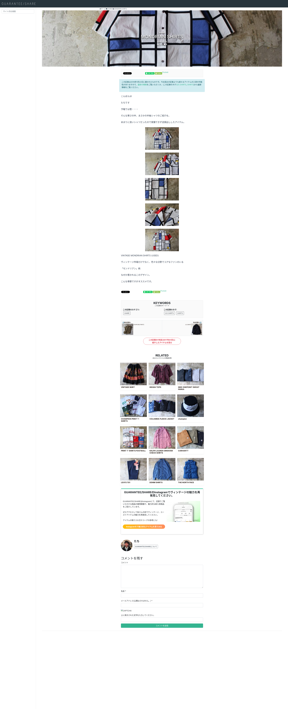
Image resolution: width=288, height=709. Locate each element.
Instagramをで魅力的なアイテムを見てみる (144, 527)
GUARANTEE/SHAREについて (146, 546)
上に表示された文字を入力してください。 (138, 615)
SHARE (126, 313)
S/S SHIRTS (181, 84)
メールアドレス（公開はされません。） (136, 601)
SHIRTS (190, 84)
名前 (123, 591)
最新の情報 (142, 84)
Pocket (165, 72)
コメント (124, 562)
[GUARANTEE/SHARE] (19, 4)
